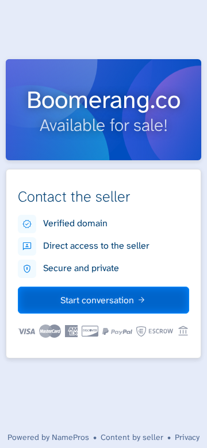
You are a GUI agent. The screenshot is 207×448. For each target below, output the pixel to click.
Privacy (187, 437)
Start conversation (97, 300)
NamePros (70, 437)
